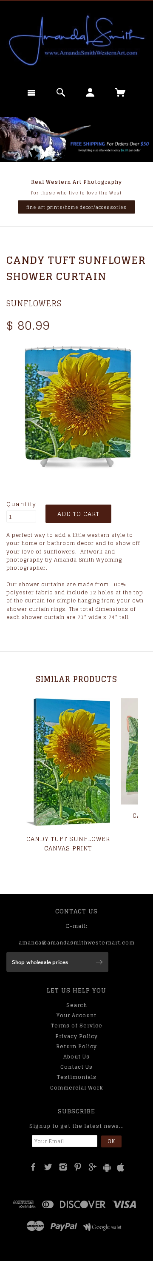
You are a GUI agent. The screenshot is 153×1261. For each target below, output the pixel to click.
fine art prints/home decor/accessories (76, 207)
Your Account (76, 1015)
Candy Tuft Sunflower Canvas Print (68, 843)
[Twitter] (48, 1167)
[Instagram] (63, 1167)
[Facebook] (33, 1167)
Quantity (21, 504)
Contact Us (76, 1066)
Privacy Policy (76, 1036)
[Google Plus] (92, 1167)
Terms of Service (76, 1025)
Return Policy (76, 1046)
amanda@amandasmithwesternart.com (77, 942)
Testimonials (76, 1077)
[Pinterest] (78, 1167)
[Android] (107, 1167)
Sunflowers (34, 303)
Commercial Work (76, 1087)
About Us (76, 1056)
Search (76, 1005)
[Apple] (121, 1167)
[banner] (76, 40)
